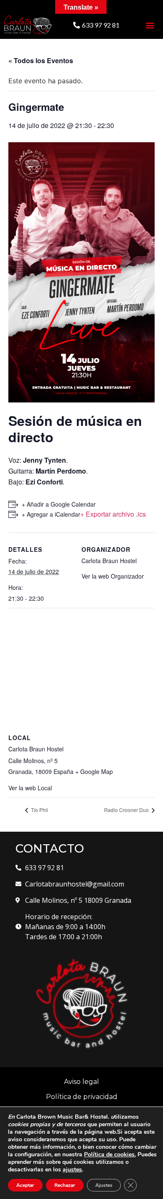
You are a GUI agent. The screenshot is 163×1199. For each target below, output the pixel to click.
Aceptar (25, 1185)
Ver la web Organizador (113, 576)
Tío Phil (39, 809)
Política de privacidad (81, 1097)
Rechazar (64, 1185)
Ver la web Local (30, 788)
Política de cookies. (110, 1154)
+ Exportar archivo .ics (113, 514)
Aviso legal (81, 1082)
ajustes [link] (72, 1169)
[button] (96, 25)
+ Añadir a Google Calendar (59, 504)
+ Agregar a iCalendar (51, 514)
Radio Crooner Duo (127, 809)
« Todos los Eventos (40, 60)
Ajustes (103, 1185)
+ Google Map (94, 771)
